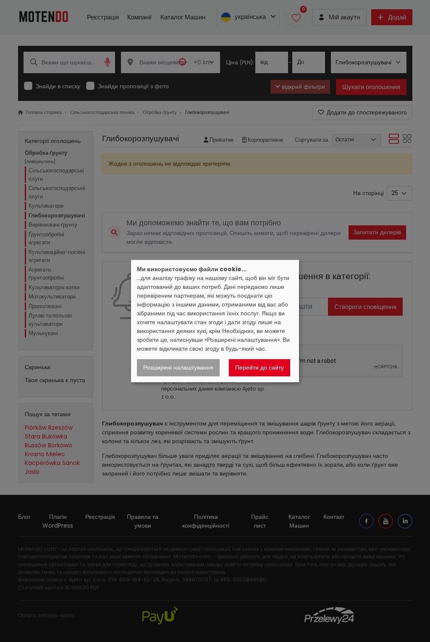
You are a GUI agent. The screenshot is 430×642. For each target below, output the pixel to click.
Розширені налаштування (178, 367)
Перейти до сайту (259, 367)
